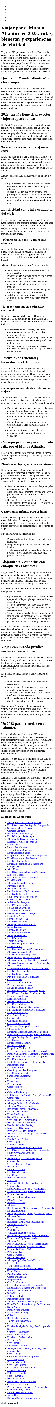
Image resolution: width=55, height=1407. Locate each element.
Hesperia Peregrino (16, 998)
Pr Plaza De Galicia (16, 1177)
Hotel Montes (13, 1040)
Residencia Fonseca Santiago (21, 913)
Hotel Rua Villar (15, 880)
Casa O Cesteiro (15, 1089)
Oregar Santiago (15, 1018)
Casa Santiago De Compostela (22, 1120)
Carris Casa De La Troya (19, 899)
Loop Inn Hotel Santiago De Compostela (27, 855)
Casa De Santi (14, 1354)
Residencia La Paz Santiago (20, 1125)
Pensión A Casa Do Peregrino (21, 1131)
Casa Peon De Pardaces (18, 1023)
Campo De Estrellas (17, 1276)
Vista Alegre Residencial (19, 1265)
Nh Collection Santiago (18, 908)
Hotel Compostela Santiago (20, 836)
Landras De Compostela (19, 982)
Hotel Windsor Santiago (18, 905)
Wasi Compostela (15, 1359)
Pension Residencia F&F (19, 1249)
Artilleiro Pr (13, 1136)
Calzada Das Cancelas (18, 1332)
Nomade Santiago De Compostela (23, 877)
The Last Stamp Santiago (19, 850)
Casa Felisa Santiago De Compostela (25, 1285)
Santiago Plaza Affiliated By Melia (24, 822)
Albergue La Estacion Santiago (22, 839)
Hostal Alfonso (14, 946)
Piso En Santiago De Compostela (23, 976)
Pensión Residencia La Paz (20, 1392)
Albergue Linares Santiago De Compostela (28, 963)
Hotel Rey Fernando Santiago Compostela (27, 1031)
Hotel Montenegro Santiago (20, 1100)
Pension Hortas (14, 1199)
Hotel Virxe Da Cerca (17, 919)
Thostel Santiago (15, 941)
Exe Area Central (15, 875)
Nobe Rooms (13, 1293)
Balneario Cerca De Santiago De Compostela (29, 1034)
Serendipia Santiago (17, 1224)
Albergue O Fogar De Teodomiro (23, 957)
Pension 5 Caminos (16, 1378)
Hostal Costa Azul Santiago (20, 1153)
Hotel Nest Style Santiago (19, 932)
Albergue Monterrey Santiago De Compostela (29, 1213)
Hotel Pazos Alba (15, 938)
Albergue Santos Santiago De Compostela (27, 960)
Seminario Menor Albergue (20, 828)
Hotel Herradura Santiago (19, 1073)
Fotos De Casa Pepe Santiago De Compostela (29, 1304)
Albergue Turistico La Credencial (23, 1103)
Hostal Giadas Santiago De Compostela (26, 1188)
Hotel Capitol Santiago (18, 861)
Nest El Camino (15, 1376)
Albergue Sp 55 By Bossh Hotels (23, 1260)
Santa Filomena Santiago (19, 1117)
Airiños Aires (13, 1205)
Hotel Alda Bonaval (17, 930)
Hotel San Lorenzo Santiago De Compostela (28, 872)
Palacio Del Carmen (17, 847)
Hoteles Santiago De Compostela (23, 943)
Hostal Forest (13, 1271)
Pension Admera (15, 1084)
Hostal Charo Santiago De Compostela (26, 1062)
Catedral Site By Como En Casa (22, 1389)
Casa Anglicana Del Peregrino (22, 1070)
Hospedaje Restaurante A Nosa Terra (25, 1268)
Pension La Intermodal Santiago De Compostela (30, 1053)
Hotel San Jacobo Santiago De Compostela (28, 1150)
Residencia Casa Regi (17, 1312)
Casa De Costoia (15, 1254)
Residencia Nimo (15, 1064)
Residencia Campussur (18, 1318)
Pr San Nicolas (14, 1252)
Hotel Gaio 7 (13, 1175)
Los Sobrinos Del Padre (18, 910)
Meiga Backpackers (16, 927)
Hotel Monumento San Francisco (23, 858)
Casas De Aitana (15, 1323)
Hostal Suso (13, 1081)
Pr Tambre (12, 1166)
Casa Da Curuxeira (16, 1282)
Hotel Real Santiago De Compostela (24, 1147)
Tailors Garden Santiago (19, 1321)
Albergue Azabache (16, 888)
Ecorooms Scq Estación (18, 996)
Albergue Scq (14, 1216)
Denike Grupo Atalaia (18, 1139)
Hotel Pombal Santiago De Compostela (26, 990)
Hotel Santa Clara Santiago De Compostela (28, 1235)
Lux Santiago (13, 844)
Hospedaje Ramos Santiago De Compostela (28, 968)
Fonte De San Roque (17, 1334)
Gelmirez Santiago (16, 830)
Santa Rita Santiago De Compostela (24, 1301)
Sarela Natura (13, 1307)
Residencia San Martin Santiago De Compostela (30, 1208)
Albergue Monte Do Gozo (20, 1106)
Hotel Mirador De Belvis (19, 1042)
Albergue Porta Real (17, 935)
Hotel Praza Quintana (17, 1004)
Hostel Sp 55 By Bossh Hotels (22, 1238)
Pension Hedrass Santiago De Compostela (27, 1056)
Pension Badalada (16, 1194)
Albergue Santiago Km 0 (19, 952)
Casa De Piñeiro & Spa (18, 1164)
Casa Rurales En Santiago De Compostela (27, 1051)
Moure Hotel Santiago (18, 1128)
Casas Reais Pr (14, 1086)
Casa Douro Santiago (17, 1015)
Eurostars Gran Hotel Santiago (22, 841)
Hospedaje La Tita (16, 1279)
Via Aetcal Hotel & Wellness (21, 1232)
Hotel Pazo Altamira (17, 921)
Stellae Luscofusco (16, 1219)
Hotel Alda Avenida (16, 1210)
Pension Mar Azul (16, 1362)
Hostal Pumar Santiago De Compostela (26, 1191)
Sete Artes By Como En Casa (21, 1381)
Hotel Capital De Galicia (19, 971)
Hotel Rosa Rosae (16, 1045)
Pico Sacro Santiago (17, 1274)
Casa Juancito (14, 1343)
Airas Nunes (13, 869)
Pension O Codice (16, 1169)
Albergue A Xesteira (17, 1241)
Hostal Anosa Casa (16, 1370)
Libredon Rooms (15, 1144)
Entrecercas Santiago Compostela (23, 1026)
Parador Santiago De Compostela (23, 891)
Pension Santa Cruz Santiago (21, 1122)
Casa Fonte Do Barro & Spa (21, 1367)
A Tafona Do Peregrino (18, 902)
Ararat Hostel (13, 1395)
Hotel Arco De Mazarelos (19, 1337)
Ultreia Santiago (15, 1029)
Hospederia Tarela (16, 1202)
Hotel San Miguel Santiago (20, 987)
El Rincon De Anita (16, 1373)
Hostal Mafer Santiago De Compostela (26, 1246)
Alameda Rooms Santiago (20, 1001)
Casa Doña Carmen (16, 1365)
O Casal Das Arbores (17, 1384)
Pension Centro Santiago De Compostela (27, 1387)
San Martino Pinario (17, 1345)
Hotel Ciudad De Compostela (21, 954)
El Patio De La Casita (17, 1296)
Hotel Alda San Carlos (18, 894)
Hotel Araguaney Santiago (20, 833)
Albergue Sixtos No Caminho (21, 924)
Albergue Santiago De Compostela (24, 1037)
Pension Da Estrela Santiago (21, 1197)
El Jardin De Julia (15, 1067)
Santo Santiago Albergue (19, 1075)
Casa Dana (12, 1227)
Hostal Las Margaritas (18, 1114)
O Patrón (11, 1315)
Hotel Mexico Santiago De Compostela (26, 949)
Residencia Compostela (18, 1298)
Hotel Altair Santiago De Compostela (25, 1007)
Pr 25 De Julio (14, 1230)
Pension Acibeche (16, 1257)
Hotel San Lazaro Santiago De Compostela (28, 825)
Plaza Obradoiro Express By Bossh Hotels (27, 1243)
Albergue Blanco (15, 886)
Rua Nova (12, 1180)
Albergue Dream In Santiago (21, 883)
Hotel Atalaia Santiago (18, 1172)
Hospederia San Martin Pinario (22, 897)
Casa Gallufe (13, 1263)
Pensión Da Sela (15, 1340)
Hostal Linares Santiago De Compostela (26, 1287)
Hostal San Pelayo (16, 916)
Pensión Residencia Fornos (20, 985)
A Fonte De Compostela (19, 1290)
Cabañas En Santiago (17, 1092)
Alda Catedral (14, 965)
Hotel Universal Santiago (19, 852)
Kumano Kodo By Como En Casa (24, 1398)
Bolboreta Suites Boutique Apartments (25, 1221)
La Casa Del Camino (17, 1111)
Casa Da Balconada (16, 1078)
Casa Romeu (13, 1142)
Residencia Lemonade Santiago (22, 1109)
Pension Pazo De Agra (18, 1309)
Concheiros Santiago (17, 1020)
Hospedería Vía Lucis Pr (19, 1048)
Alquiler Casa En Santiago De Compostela (28, 1133)
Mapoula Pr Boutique (17, 1012)
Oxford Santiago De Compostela (23, 1356)
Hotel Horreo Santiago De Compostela (26, 993)
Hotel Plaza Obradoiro (18, 1059)
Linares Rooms (14, 1155)
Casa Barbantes (14, 979)
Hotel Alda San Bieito (18, 974)
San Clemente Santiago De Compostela (26, 1009)
